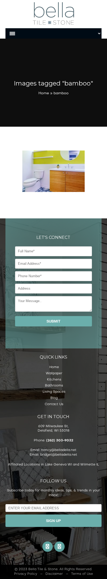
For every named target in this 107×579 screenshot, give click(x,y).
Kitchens (54, 379)
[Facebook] (47, 546)
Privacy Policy (25, 574)
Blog (54, 398)
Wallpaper (54, 373)
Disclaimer (54, 574)
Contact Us (54, 404)
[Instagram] (59, 546)
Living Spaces (54, 392)
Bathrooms (54, 385)
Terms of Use (82, 574)
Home (43, 93)
